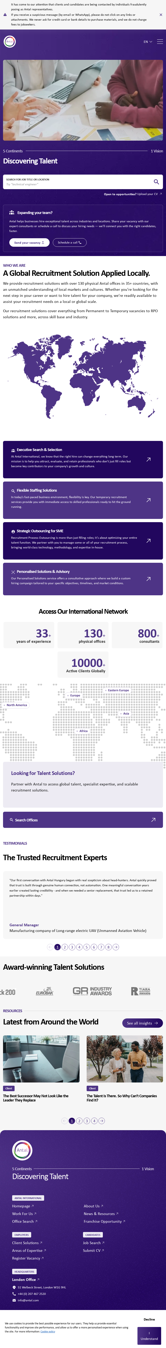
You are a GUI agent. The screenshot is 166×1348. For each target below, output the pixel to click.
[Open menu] (160, 41)
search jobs (156, 182)
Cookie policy (47, 1331)
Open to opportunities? (131, 194)
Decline (149, 1319)
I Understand (149, 1336)
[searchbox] (79, 184)
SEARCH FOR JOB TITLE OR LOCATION (27, 179)
